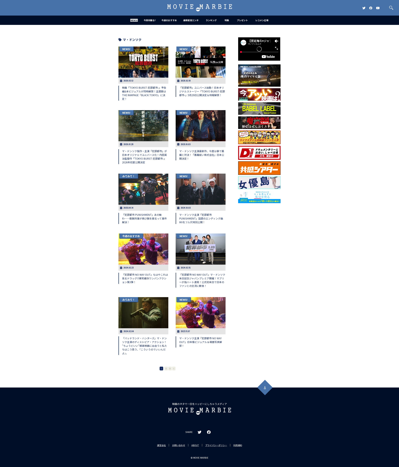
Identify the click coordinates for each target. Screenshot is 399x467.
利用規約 (237, 445)
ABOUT (195, 445)
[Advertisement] (259, 254)
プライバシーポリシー (216, 445)
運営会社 (161, 445)
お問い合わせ (178, 445)
